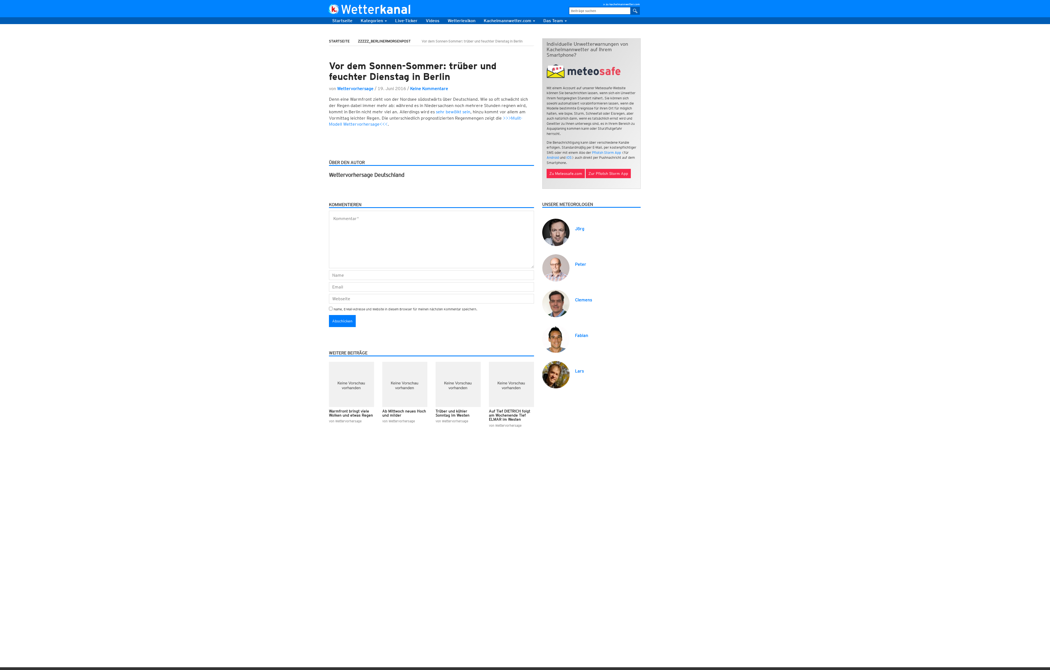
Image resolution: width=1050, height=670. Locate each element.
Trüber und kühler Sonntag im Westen (452, 413)
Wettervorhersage (355, 88)
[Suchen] (635, 11)
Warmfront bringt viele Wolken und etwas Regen (351, 413)
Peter (580, 264)
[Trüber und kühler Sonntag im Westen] (458, 384)
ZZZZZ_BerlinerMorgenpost (384, 41)
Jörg (579, 228)
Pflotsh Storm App (606, 153)
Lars (579, 371)
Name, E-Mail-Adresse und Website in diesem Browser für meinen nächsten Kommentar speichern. (405, 309)
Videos (432, 20)
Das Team (553, 20)
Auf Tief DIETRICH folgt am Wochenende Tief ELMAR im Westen (509, 415)
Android (553, 157)
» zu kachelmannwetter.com (621, 4)
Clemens (583, 299)
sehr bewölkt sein (453, 111)
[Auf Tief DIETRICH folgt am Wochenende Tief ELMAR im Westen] (511, 384)
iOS (569, 157)
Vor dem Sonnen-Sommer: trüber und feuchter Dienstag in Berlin (413, 71)
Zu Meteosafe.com (565, 173)
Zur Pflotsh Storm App (608, 173)
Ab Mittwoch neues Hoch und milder (404, 413)
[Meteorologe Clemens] (556, 303)
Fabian (581, 335)
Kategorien (372, 20)
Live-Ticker (406, 20)
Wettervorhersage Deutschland (366, 175)
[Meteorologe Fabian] (556, 338)
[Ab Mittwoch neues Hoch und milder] (404, 384)
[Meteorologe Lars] (556, 374)
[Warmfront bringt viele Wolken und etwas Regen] (351, 384)
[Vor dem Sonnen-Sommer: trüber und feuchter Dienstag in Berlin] (431, 52)
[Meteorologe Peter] (556, 267)
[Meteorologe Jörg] (556, 232)
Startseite (342, 20)
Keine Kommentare (429, 88)
